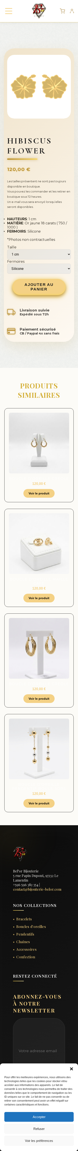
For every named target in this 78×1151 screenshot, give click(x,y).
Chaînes (23, 941)
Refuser (39, 1129)
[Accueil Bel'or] (37, 11)
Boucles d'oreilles (31, 926)
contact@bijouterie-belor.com (37, 889)
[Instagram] (26, 990)
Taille (11, 247)
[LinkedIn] (36, 990)
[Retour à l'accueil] (20, 867)
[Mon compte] (72, 11)
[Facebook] (16, 990)
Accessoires (26, 949)
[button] (71, 1069)
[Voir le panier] (62, 11)
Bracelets (24, 919)
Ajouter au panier (39, 286)
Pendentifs (25, 934)
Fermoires (15, 261)
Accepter (39, 1117)
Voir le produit (39, 493)
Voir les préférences (39, 1141)
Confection (25, 957)
